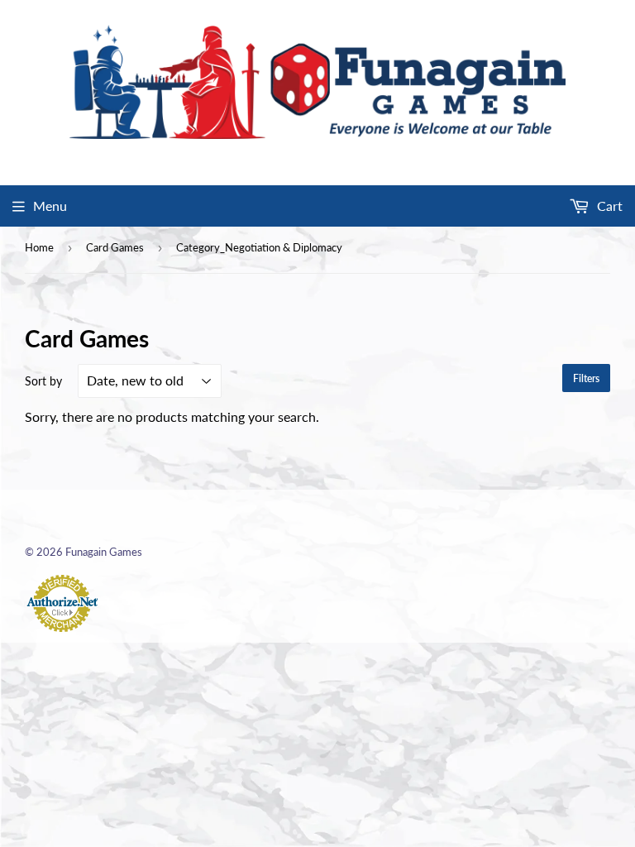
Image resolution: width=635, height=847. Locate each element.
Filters (586, 378)
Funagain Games (103, 551)
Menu (50, 205)
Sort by (43, 381)
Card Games (115, 247)
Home (39, 247)
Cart (608, 205)
